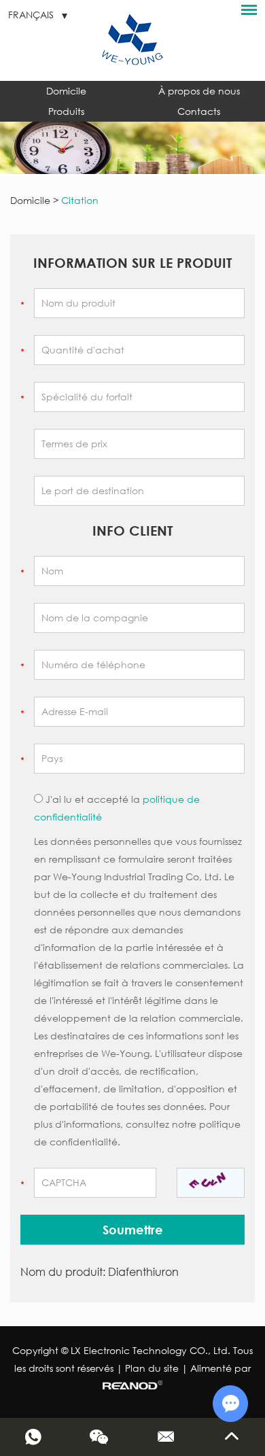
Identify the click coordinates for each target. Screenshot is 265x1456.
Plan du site (152, 1368)
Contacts (198, 111)
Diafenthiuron (143, 1271)
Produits (66, 111)
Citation (80, 200)
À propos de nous (199, 90)
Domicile (66, 90)
